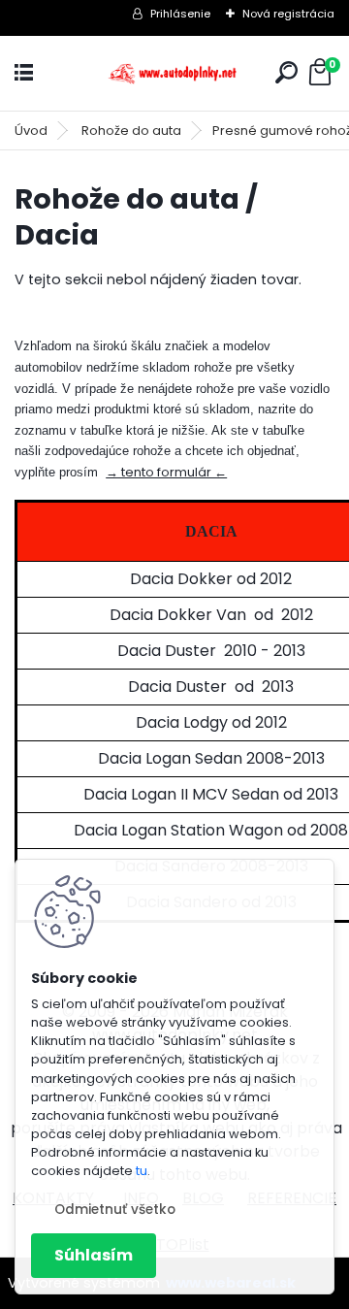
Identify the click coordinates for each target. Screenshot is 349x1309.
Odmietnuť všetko (114, 1209)
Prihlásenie (180, 13)
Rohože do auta (131, 130)
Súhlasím (93, 1255)
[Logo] (174, 73)
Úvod (31, 130)
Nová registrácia (288, 13)
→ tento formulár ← (166, 472)
